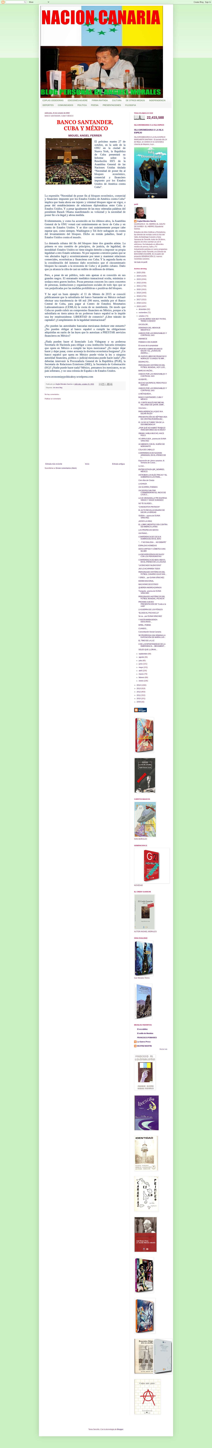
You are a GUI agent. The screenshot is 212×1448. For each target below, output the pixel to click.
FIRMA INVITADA (100, 100)
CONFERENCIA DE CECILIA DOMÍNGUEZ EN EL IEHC (149, 538)
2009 (139, 702)
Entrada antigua (118, 464)
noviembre (143, 313)
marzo (141, 674)
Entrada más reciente (53, 464)
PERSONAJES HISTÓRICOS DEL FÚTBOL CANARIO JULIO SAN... (152, 573)
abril (141, 671)
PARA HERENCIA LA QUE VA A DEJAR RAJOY (150, 413)
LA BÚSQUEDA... (145, 394)
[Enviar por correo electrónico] (100, 384)
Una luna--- (142, 408)
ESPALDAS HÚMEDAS (147, 546)
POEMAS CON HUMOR (147, 342)
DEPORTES (48, 105)
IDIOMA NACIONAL (146, 581)
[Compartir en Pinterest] (111, 384)
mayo (141, 667)
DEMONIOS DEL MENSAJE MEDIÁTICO (149, 329)
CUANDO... (142, 629)
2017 (139, 300)
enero (141, 681)
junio (141, 664)
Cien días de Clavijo (146, 480)
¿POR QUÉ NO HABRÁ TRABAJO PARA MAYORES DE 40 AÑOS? (152, 429)
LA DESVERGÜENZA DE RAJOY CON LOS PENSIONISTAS (151, 555)
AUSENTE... (143, 379)
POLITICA (82, 105)
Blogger (120, 1429)
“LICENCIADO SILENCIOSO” (149, 565)
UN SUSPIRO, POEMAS (147, 487)
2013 (139, 688)
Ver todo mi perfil (140, 262)
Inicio (87, 464)
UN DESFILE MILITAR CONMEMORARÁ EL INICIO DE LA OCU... (152, 493)
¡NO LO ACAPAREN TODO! (149, 569)
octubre (142, 316)
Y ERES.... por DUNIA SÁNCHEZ (151, 578)
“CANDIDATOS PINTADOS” (149, 507)
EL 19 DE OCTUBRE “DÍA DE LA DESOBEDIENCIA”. (151, 423)
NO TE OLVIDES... (145, 503)
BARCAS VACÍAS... (146, 371)
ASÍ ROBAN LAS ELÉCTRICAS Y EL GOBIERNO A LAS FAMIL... (152, 476)
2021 (139, 286)
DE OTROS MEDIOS (135, 100)
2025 (139, 273)
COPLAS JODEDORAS (52, 100)
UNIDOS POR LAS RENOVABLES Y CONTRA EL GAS (152, 334)
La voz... (141, 466)
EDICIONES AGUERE (78, 100)
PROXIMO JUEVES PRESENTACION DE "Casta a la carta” (152, 604)
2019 (139, 293)
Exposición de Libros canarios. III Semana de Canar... (151, 462)
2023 (139, 279)
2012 (139, 692)
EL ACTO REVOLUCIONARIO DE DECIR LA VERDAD (151, 511)
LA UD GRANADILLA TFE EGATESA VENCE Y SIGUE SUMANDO (152, 499)
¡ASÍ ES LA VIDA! (145, 521)
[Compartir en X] (105, 384)
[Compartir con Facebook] (108, 384)
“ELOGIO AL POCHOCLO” (148, 613)
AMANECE (142, 339)
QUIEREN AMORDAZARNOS (150, 588)
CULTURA (116, 100)
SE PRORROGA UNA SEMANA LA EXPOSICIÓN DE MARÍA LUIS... (152, 636)
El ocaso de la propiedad (148, 346)
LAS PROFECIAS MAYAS (148, 530)
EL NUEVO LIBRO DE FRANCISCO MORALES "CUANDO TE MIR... (152, 357)
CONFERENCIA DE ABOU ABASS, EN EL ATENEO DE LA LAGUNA (152, 561)
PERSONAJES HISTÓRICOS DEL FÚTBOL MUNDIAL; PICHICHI (151, 598)
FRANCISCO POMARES (147, 1038)
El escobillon (142, 1029)
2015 (139, 306)
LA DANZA (142, 484)
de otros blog (57, 387)
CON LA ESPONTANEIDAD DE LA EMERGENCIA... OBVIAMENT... (151, 645)
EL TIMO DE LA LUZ (146, 641)
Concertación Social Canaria (149, 632)
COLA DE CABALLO (146, 450)
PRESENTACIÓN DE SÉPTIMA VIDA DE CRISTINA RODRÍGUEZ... (152, 418)
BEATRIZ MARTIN (144, 1046)
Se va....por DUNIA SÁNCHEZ (150, 616)
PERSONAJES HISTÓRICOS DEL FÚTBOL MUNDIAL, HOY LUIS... (152, 366)
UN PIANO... (143, 533)
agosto (142, 657)
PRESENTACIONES (112, 105)
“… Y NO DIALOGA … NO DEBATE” (152, 542)
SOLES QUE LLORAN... (147, 650)
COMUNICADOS (65, 105)
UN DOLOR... (143, 324)
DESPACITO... (144, 362)
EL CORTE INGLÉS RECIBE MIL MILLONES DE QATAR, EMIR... (151, 404)
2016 (139, 303)
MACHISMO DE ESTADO (148, 584)
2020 (139, 289)
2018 (139, 296)
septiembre (143, 654)
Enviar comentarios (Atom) (66, 468)
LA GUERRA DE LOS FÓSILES (150, 610)
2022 (139, 283)
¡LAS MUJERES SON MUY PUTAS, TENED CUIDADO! (152, 320)
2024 (139, 276)
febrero (142, 677)
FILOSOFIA (130, 105)
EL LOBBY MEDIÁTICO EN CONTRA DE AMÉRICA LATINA (152, 525)
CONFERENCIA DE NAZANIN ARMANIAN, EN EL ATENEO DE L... (152, 455)
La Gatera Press (144, 1042)
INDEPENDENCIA (157, 100)
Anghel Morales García (146, 221)
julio (140, 661)
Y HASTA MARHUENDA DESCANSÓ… (147, 621)
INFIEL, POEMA (144, 625)
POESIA (94, 105)
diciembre (143, 309)
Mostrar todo (163, 1049)
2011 (139, 695)
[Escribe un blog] (103, 384)
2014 (139, 685)
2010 (139, 699)
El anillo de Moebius (145, 1033)
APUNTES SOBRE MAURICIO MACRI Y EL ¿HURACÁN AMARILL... (150, 351)
